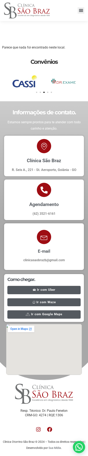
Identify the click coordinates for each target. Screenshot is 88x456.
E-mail (44, 251)
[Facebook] (50, 429)
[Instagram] (38, 429)
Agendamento (44, 204)
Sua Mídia (55, 447)
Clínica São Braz (44, 160)
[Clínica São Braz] (44, 146)
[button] (81, 10)
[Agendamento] (44, 190)
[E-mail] (44, 237)
